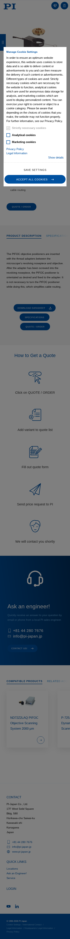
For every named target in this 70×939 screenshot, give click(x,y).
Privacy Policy (15, 149)
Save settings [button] (35, 169)
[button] (35, 179)
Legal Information (16, 153)
